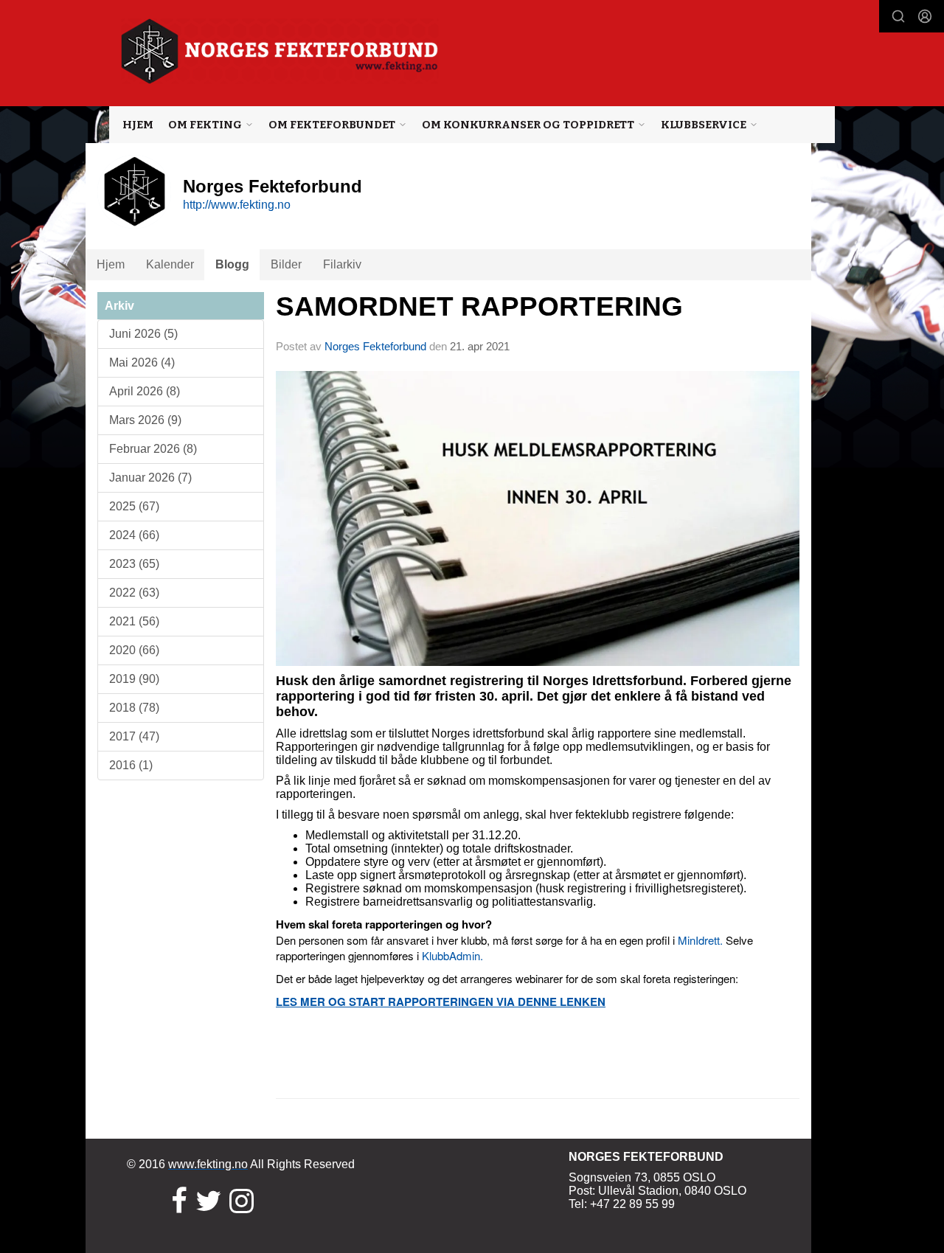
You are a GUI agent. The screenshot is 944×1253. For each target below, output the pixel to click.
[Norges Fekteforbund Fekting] (280, 51)
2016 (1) (131, 765)
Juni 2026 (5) (143, 333)
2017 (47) (134, 736)
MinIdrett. (700, 940)
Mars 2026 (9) (145, 420)
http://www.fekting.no (237, 204)
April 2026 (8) (144, 391)
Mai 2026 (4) (142, 362)
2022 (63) (134, 592)
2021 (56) (134, 621)
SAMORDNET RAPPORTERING (479, 306)
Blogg (232, 264)
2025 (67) (134, 506)
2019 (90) (134, 679)
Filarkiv (342, 264)
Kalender (170, 264)
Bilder (286, 264)
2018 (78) (134, 707)
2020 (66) (134, 650)
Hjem (137, 124)
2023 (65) (134, 564)
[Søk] (898, 16)
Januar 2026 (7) (150, 477)
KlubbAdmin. (452, 955)
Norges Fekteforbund (375, 346)
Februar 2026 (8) (153, 448)
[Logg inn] (925, 16)
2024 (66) (134, 535)
